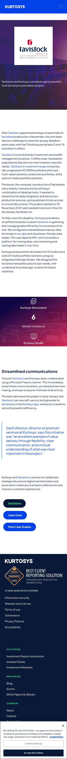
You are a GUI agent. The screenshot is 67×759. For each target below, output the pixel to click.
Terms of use (12, 609)
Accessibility (13, 627)
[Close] (63, 725)
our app (22, 233)
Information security (17, 597)
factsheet (8, 136)
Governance (12, 615)
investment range (35, 166)
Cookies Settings (33, 743)
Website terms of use (18, 603)
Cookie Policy (56, 737)
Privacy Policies (14, 621)
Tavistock (14, 132)
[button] (61, 7)
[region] (33, 740)
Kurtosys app (31, 404)
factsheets (8, 404)
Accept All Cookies (33, 753)
